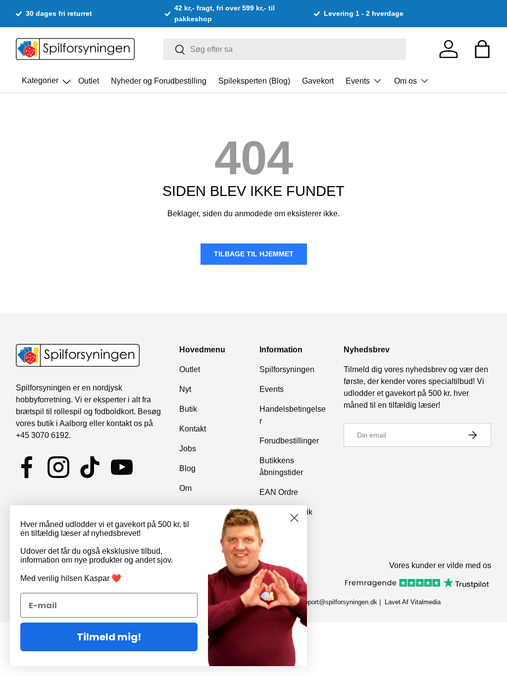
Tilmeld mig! (109, 637)
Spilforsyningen (286, 369)
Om (185, 488)
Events (271, 389)
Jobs (187, 448)
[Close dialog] (294, 518)
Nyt (185, 389)
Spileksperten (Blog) (254, 81)
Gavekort (318, 81)
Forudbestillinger (289, 440)
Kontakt (192, 429)
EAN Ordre (278, 492)
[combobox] (284, 49)
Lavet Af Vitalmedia (413, 602)
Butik (188, 409)
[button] (482, 49)
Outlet (88, 81)
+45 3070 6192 (42, 435)
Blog (187, 468)
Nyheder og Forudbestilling (158, 81)
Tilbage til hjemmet (254, 254)
